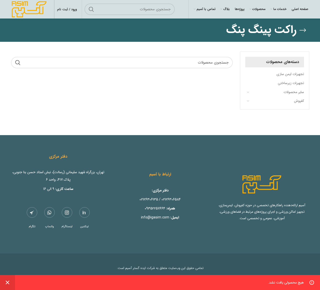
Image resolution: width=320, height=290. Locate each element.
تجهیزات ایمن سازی (290, 74)
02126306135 (149, 199)
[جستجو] (91, 9)
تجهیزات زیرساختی (291, 83)
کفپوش (299, 101)
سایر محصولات (294, 92)
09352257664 (155, 208)
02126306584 (171, 199)
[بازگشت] (302, 30)
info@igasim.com (155, 217)
